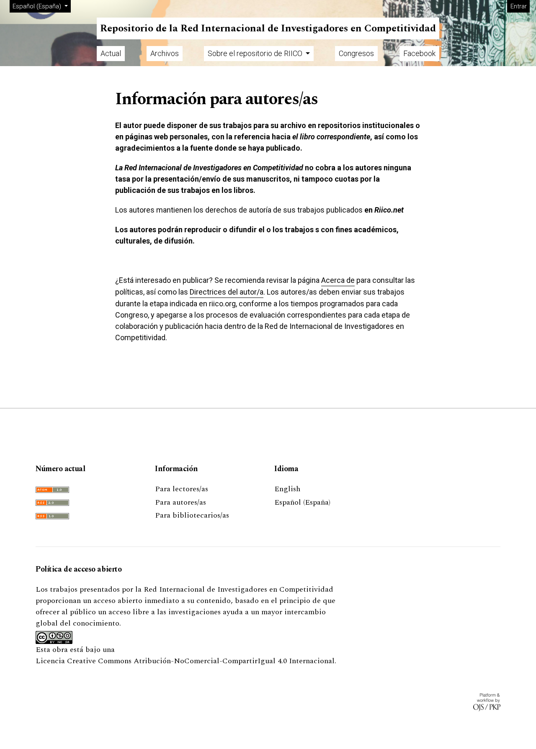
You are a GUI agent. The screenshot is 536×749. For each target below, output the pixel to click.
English (287, 489)
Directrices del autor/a (226, 291)
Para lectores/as (181, 489)
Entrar (518, 6)
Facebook (419, 53)
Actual (110, 53)
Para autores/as (180, 502)
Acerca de (338, 280)
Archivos (164, 53)
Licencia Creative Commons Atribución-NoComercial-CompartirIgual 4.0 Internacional (185, 661)
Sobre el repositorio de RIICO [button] (256, 53)
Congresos (356, 53)
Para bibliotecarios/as (192, 515)
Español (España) (302, 502)
